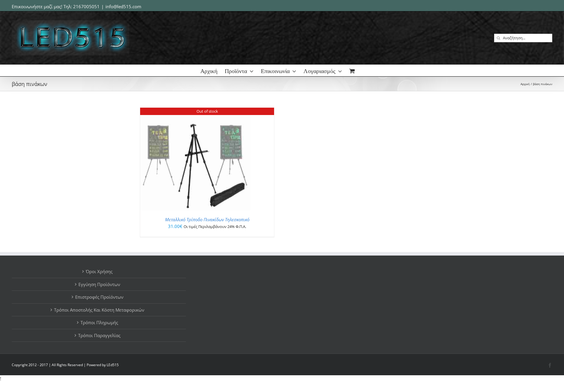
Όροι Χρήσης (99, 271)
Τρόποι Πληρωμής (99, 322)
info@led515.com (123, 6)
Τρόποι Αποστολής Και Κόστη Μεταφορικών (99, 310)
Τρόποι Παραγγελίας (99, 335)
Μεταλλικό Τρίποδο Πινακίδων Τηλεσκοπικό (207, 219)
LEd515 (113, 364)
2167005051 (86, 6)
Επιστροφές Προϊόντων (99, 297)
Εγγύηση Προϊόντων (99, 284)
